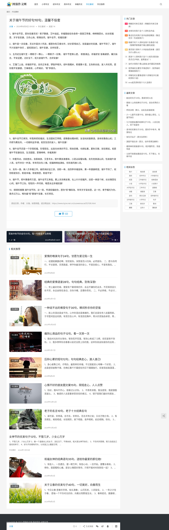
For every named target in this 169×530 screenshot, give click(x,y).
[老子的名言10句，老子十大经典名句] (25, 419)
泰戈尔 (142, 204)
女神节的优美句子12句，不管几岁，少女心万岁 (37, 436)
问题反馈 (44, 522)
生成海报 (89, 526)
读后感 (154, 172)
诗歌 (130, 192)
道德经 (154, 188)
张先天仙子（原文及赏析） (137, 137)
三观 (130, 204)
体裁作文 (78, 4)
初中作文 (56, 4)
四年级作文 (155, 196)
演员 (130, 176)
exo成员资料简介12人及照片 (140, 82)
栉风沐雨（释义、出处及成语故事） (141, 110)
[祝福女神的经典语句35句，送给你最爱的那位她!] (25, 467)
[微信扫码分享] (97, 526)
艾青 (154, 192)
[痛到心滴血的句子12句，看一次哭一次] (25, 342)
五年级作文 (131, 200)
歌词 (154, 204)
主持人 (142, 208)
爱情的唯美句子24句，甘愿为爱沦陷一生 (68, 256)
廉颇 (130, 208)
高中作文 (67, 4)
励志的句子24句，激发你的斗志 (139, 98)
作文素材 (89, 4)
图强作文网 (27, 522)
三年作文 (142, 188)
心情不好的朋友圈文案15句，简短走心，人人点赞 (73, 385)
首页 (36, 4)
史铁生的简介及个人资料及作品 (141, 31)
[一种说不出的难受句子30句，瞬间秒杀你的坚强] (25, 316)
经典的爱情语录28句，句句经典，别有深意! (70, 282)
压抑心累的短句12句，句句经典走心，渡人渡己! (72, 359)
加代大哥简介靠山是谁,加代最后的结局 (144, 64)
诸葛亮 (142, 192)
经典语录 (154, 180)
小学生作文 (143, 184)
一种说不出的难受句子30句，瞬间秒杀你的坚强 (72, 307)
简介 (130, 172)
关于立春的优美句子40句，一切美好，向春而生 (72, 484)
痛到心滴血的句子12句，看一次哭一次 (66, 333)
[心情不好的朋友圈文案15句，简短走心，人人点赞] (25, 393)
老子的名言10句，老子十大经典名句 (65, 411)
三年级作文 (143, 180)
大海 (11, 26)
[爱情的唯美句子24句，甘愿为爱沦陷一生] (25, 264)
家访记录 (142, 196)
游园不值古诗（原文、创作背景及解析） (143, 141)
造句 (130, 196)
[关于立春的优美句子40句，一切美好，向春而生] (25, 493)
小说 (130, 184)
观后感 (142, 172)
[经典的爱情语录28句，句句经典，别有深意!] (25, 290)
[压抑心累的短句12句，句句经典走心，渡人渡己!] (25, 367)
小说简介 (154, 184)
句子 (154, 200)
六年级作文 (155, 176)
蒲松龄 (154, 208)
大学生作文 (131, 188)
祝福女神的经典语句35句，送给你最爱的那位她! (72, 459)
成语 (130, 180)
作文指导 (101, 4)
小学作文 (45, 4)
